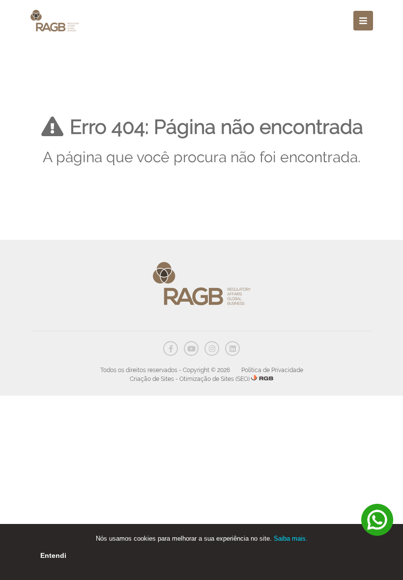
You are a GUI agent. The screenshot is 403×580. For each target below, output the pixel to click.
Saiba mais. (291, 538)
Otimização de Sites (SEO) (214, 379)
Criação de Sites (152, 379)
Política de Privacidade (272, 370)
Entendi (53, 555)
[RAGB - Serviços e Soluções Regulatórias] (55, 20)
